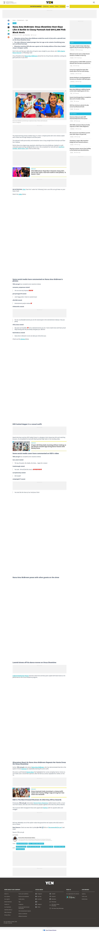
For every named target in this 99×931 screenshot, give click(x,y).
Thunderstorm (20, 849)
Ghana (71, 101)
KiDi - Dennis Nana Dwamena (36, 843)
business (24, 769)
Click (24, 189)
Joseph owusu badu (59, 846)
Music (56, 6)
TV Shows (62, 6)
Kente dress (30, 772)
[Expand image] (65, 91)
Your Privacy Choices (51, 930)
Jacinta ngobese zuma (47, 846)
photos (23, 339)
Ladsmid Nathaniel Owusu (21, 675)
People (71, 109)
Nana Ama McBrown (31, 56)
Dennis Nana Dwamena (41, 803)
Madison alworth (21, 846)
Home (14, 20)
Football (71, 57)
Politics (71, 121)
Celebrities (46, 6)
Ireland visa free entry (34, 846)
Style (67, 6)
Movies (52, 6)
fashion (45, 808)
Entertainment (36, 6)
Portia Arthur (27, 35)
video (20, 194)
